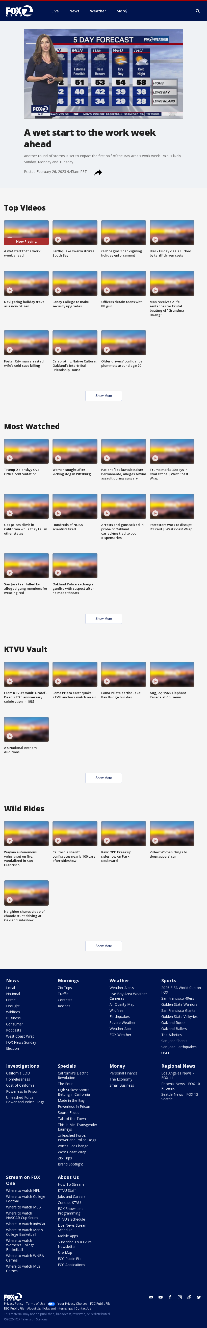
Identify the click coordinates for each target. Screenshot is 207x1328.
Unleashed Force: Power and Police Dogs (25, 1099)
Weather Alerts (122, 987)
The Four (65, 1083)
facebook (170, 1297)
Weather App (120, 1028)
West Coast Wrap (20, 1036)
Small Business (122, 1085)
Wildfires (13, 1012)
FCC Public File (70, 1258)
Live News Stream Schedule (73, 1227)
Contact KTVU (69, 1202)
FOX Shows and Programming (71, 1211)
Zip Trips (65, 987)
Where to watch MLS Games (23, 1268)
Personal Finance (124, 1073)
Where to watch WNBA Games (25, 1258)
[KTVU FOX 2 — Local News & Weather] (22, 11)
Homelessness (18, 1079)
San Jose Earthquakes (179, 1046)
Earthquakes (120, 1016)
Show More (103, 396)
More (121, 10)
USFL (165, 1052)
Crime (11, 999)
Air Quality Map (122, 1004)
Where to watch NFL (23, 1190)
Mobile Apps (68, 1235)
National (13, 993)
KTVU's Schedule (71, 1219)
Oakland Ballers (174, 1028)
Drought (13, 1005)
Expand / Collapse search (198, 11)
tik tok (189, 1297)
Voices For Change (73, 1145)
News (12, 980)
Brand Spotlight (70, 1164)
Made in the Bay (71, 1100)
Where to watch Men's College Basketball (24, 1232)
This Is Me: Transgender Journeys (77, 1127)
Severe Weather (123, 1022)
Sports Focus (68, 1112)
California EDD (18, 1073)
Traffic (63, 993)
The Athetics (171, 1034)
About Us (68, 1177)
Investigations (22, 1066)
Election (12, 1048)
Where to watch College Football (25, 1198)
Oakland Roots (173, 1022)
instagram (180, 1297)
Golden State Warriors (179, 1004)
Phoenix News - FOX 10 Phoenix (180, 1086)
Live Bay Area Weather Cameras (128, 996)
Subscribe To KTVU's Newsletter (75, 1244)
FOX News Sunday (21, 1042)
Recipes (64, 1005)
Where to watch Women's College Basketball (20, 1245)
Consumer (14, 1024)
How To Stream (71, 1184)
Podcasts (13, 1030)
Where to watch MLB (23, 1207)
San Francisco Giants (178, 1010)
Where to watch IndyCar (25, 1223)
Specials (67, 1066)
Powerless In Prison (22, 1091)
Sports (168, 980)
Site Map (65, 1252)
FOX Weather (120, 1034)
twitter (199, 1297)
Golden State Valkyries (179, 1016)
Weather (119, 980)
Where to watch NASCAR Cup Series (22, 1215)
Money (117, 1066)
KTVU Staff (66, 1190)
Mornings (68, 980)
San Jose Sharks (174, 1040)
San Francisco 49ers (177, 998)
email (151, 1297)
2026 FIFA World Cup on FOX (181, 990)
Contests (65, 999)
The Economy (121, 1079)
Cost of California (20, 1085)
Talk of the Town (72, 1118)
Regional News (178, 1066)
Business (13, 1018)
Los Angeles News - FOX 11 (177, 1075)
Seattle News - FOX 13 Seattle (179, 1096)
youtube (161, 1297)
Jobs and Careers (72, 1196)
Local (10, 987)
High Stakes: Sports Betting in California (74, 1092)
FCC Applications (71, 1264)
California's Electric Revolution (73, 1075)
